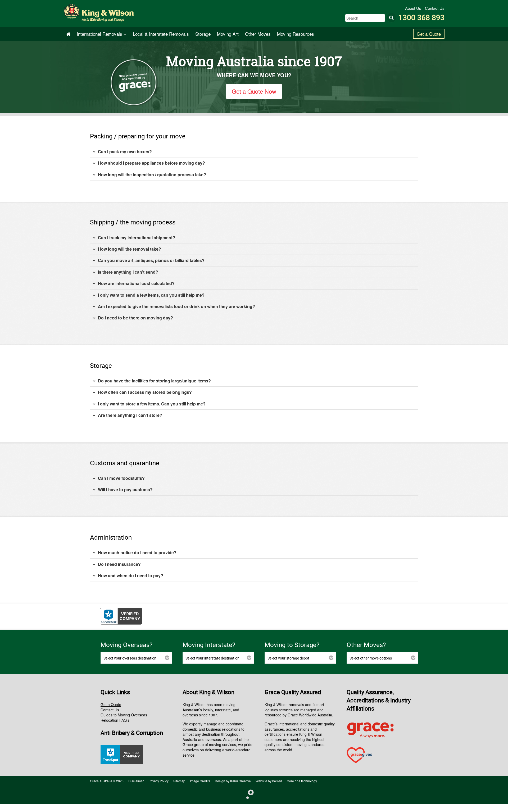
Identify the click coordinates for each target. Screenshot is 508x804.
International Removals (100, 33)
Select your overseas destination (129, 658)
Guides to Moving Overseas (124, 714)
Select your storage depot (288, 658)
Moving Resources (295, 33)
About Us (413, 8)
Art (228, 33)
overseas (190, 714)
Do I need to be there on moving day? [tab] (135, 318)
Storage (203, 33)
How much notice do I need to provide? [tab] (137, 552)
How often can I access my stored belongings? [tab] (145, 392)
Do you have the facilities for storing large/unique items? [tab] (154, 381)
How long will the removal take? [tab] (129, 249)
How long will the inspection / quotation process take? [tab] (152, 174)
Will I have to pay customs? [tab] (125, 489)
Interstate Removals (161, 33)
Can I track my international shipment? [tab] (136, 237)
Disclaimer (136, 781)
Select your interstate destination (212, 658)
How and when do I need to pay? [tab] (130, 575)
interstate (223, 709)
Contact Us (434, 8)
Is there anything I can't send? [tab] (128, 272)
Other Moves (258, 33)
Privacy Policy (158, 781)
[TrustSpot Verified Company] (122, 762)
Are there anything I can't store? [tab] (130, 415)
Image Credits (200, 781)
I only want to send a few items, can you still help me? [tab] (151, 295)
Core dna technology (302, 781)
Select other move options (371, 658)
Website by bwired (269, 781)
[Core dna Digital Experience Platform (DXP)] (248, 793)
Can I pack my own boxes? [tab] (125, 151)
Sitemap (179, 781)
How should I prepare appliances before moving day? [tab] (151, 163)
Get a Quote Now (254, 91)
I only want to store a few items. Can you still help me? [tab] (152, 404)
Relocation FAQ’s (115, 720)
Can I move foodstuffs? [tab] (121, 478)
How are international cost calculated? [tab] (136, 283)
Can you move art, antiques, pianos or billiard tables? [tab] (151, 260)
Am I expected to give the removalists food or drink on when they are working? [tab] (176, 306)
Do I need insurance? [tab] (119, 564)
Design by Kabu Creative (233, 781)
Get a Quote (429, 33)
